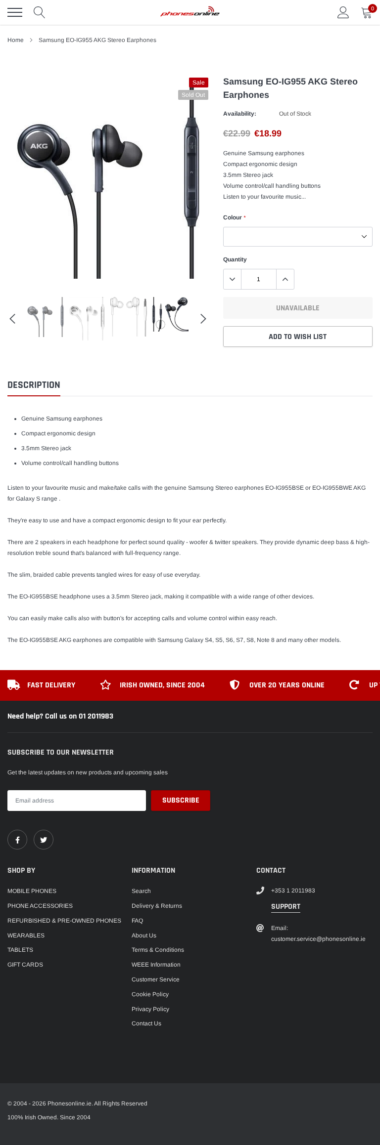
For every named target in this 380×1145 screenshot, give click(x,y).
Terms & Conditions (158, 949)
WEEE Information (156, 964)
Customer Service (156, 979)
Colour (234, 217)
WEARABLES (26, 935)
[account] (343, 12)
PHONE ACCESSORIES (40, 905)
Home (15, 40)
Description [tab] (33, 385)
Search (141, 891)
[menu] (14, 12)
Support (285, 906)
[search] (40, 12)
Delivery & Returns (157, 905)
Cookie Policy (150, 994)
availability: (239, 113)
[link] (17, 839)
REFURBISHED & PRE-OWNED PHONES (64, 920)
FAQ (137, 920)
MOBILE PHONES (31, 891)
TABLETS (20, 949)
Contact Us (146, 1023)
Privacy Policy (150, 1009)
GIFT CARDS (25, 964)
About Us (144, 935)
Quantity (235, 259)
